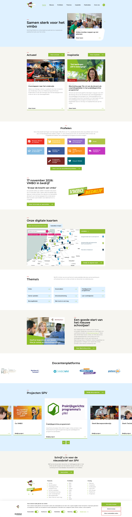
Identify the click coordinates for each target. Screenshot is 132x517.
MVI (70, 492)
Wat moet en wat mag (55, 495)
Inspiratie (78, 5)
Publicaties (87, 5)
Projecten (92, 492)
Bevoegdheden (53, 493)
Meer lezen (79, 38)
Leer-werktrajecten (54, 492)
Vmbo (50, 481)
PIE (70, 495)
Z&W (70, 497)
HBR (70, 488)
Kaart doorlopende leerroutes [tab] (37, 225)
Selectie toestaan (111, 508)
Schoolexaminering (54, 490)
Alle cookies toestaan (111, 504)
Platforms (92, 490)
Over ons (97, 5)
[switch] (50, 512)
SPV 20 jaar (92, 488)
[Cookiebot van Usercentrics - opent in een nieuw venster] (18, 514)
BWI (70, 481)
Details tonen (83, 511)
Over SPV (92, 486)
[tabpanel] (86, 27)
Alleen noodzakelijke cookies (111, 513)
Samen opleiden (54, 488)
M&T (70, 493)
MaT (70, 490)
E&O (70, 483)
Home (44, 5)
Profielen (60, 5)
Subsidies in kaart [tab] (56, 225)
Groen (71, 486)
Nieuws (51, 5)
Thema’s (69, 5)
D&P (70, 485)
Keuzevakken (53, 483)
